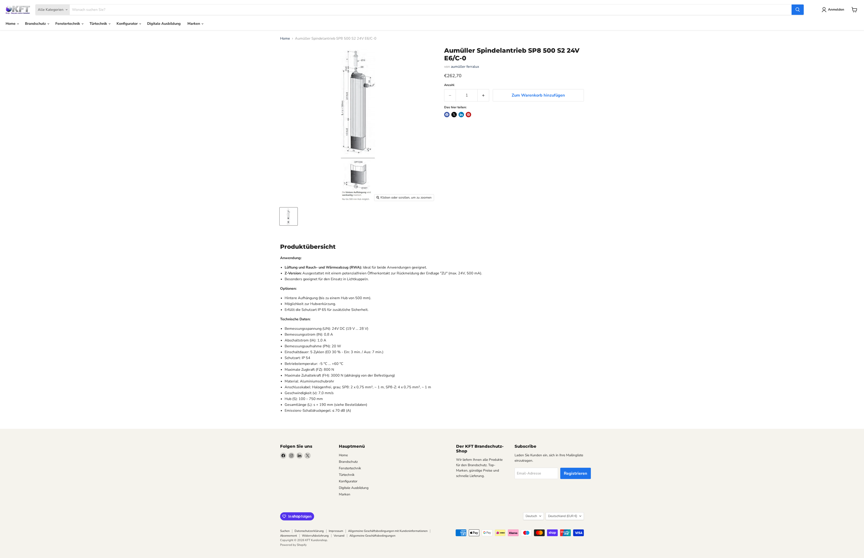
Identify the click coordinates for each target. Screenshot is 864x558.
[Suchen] (798, 10)
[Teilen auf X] (454, 114)
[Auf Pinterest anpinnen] (468, 114)
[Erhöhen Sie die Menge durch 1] (483, 95)
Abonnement (288, 536)
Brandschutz (36, 23)
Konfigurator (128, 23)
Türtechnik (99, 23)
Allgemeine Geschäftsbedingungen (372, 536)
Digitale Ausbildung (164, 23)
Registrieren (575, 473)
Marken (194, 23)
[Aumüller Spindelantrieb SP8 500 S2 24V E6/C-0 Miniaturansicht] (288, 216)
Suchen (285, 531)
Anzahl (449, 85)
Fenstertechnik (68, 23)
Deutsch (531, 516)
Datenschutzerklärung (309, 531)
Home (11, 23)
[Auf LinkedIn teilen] (461, 114)
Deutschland (562, 516)
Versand (339, 536)
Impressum (336, 531)
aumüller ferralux (465, 66)
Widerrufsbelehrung (315, 536)
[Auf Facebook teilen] (447, 114)
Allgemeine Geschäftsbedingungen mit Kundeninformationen (388, 531)
